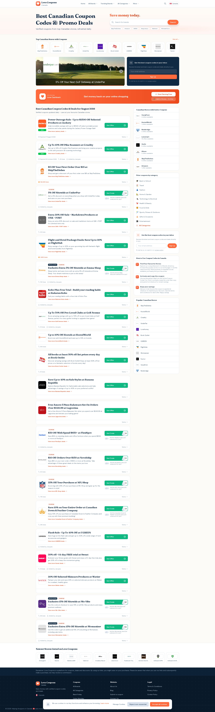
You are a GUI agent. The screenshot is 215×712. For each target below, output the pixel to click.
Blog (111, 690)
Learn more (104, 703)
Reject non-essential (138, 704)
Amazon (127, 29)
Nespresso (144, 29)
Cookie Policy (152, 694)
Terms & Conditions (154, 686)
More (135, 4)
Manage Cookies (119, 704)
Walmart (155, 29)
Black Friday (77, 694)
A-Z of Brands (163, 266)
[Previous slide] (39, 71)
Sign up (153, 77)
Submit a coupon (116, 694)
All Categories (123, 4)
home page (166, 268)
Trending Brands (107, 4)
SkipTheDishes (116, 29)
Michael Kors (165, 29)
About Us (113, 686)
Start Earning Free (165, 94)
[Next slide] (121, 71)
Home (83, 4)
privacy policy (152, 81)
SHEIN (135, 29)
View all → (176, 39)
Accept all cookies (159, 704)
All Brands (92, 4)
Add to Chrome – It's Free (164, 99)
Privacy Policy (152, 690)
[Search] (165, 4)
